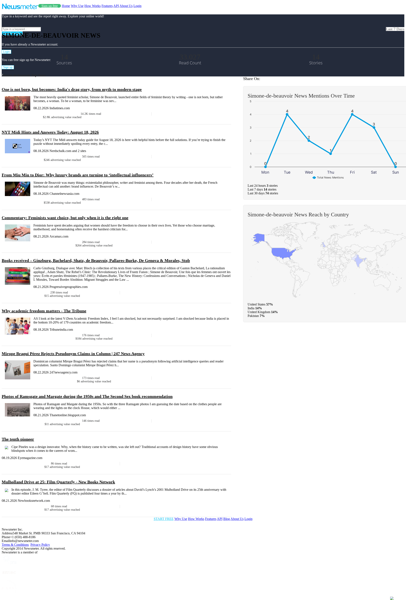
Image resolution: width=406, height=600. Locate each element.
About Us (126, 6)
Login (137, 6)
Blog (226, 519)
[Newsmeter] (20, 8)
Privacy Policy (40, 544)
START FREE (164, 519)
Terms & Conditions (15, 544)
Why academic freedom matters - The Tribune (44, 310)
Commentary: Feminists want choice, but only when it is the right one (65, 217)
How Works (92, 6)
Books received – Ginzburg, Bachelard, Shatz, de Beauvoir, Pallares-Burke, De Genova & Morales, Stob (96, 260)
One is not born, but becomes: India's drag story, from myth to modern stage (72, 89)
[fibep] (9, 596)
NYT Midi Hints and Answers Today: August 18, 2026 (50, 132)
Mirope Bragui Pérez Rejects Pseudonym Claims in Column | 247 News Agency (73, 353)
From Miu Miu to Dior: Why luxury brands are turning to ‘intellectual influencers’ (78, 175)
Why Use (77, 6)
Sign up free (49, 6)
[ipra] (9, 563)
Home (66, 6)
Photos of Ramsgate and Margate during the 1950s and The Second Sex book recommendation (87, 396)
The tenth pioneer (18, 439)
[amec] (9, 578)
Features (107, 6)
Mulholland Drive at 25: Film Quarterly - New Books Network (58, 482)
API (116, 6)
